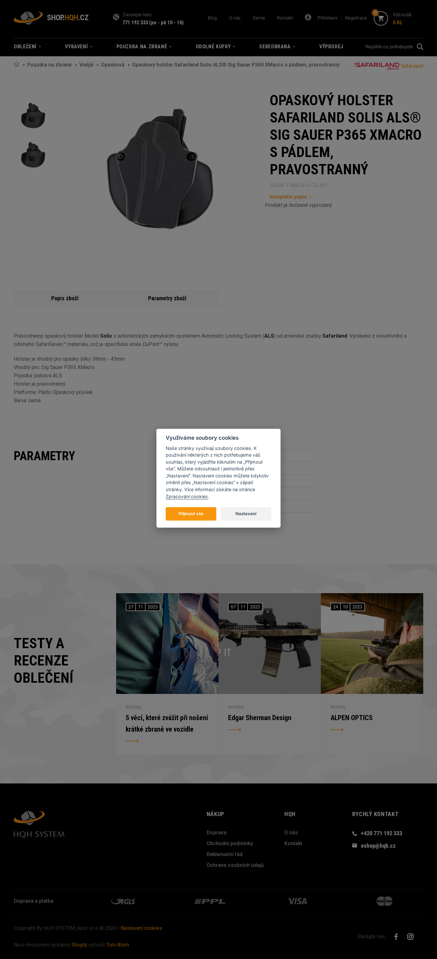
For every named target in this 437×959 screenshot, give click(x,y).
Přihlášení (328, 17)
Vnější (86, 65)
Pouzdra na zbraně (49, 65)
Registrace (356, 17)
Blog (212, 17)
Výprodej (331, 46)
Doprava (216, 832)
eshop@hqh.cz (378, 845)
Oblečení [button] (26, 46)
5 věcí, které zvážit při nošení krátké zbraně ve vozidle (167, 723)
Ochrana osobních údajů (235, 865)
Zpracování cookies (187, 496)
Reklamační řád (224, 854)
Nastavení (245, 513)
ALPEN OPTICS (351, 718)
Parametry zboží (167, 298)
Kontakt (285, 17)
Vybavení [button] (77, 46)
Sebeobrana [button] (275, 46)
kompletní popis (288, 197)
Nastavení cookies (141, 928)
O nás (235, 17)
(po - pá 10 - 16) (166, 23)
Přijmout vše (191, 513)
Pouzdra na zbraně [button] (142, 46)
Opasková (112, 65)
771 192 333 (135, 23)
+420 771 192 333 (381, 833)
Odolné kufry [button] (214, 46)
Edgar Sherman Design (259, 718)
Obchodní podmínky (230, 843)
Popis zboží (65, 298)
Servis (259, 17)
